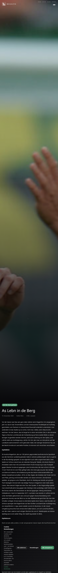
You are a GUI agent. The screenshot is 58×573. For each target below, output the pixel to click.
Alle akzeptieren (47, 547)
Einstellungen (34, 547)
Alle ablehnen (21, 547)
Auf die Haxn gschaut (9, 405)
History (44, 1)
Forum (39, 1)
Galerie (49, 1)
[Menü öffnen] (54, 5)
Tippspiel (54, 1)
